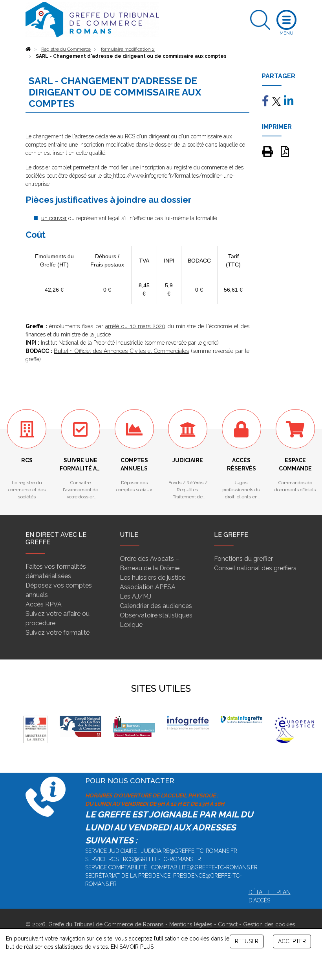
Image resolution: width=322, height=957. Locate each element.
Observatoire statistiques (156, 615)
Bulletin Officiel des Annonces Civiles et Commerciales (121, 351)
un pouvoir (54, 218)
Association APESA (148, 587)
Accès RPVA (44, 604)
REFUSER (246, 941)
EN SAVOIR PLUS (132, 947)
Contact (228, 924)
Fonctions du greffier (243, 558)
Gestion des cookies (269, 924)
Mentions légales (190, 924)
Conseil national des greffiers (255, 568)
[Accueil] (28, 49)
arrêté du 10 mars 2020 (135, 326)
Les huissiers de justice (152, 577)
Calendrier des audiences (156, 606)
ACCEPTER (292, 941)
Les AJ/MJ (135, 596)
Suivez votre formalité (58, 632)
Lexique (131, 624)
